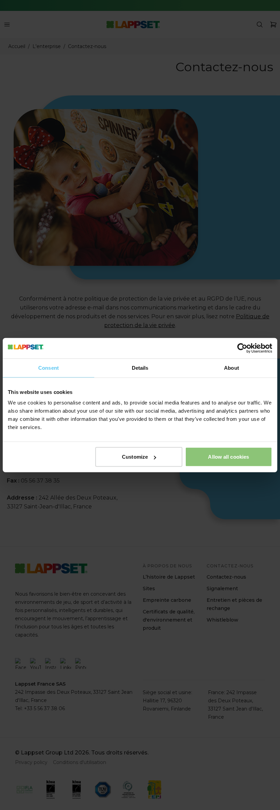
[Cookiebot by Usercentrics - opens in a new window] (242, 348)
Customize (135, 457)
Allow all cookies (228, 457)
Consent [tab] (48, 367)
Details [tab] (140, 367)
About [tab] (231, 367)
